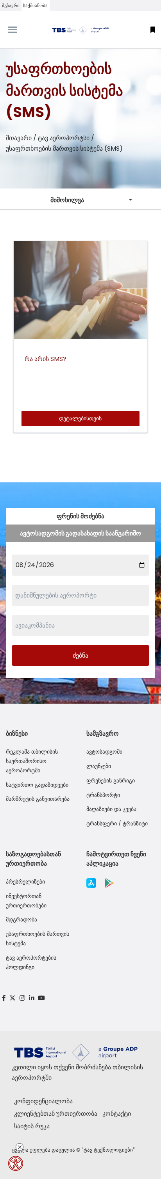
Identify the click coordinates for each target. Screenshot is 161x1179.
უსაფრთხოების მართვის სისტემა (37, 938)
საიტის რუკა (32, 1126)
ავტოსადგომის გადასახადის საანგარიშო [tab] (80, 533)
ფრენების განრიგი (110, 780)
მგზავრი (11, 5)
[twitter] (13, 998)
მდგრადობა (21, 919)
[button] (153, 30)
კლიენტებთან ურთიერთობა (55, 1113)
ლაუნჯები (98, 766)
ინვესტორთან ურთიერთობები (26, 900)
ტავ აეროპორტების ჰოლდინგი (31, 962)
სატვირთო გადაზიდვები (37, 785)
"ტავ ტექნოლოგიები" (108, 1150)
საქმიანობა (35, 5)
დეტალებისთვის (80, 418)
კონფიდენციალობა (43, 1101)
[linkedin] (31, 998)
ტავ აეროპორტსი (63, 137)
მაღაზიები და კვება (111, 809)
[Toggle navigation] (20, 30)
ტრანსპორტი (103, 795)
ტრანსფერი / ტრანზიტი (117, 823)
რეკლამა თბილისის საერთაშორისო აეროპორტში (32, 761)
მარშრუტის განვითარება (38, 799)
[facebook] (4, 998)
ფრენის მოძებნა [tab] (80, 516)
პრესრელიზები (25, 882)
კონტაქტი (116, 1113)
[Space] (80, 30)
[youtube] (41, 998)
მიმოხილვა (67, 200)
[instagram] (22, 998)
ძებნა (80, 655)
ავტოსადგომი (104, 752)
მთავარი (19, 137)
